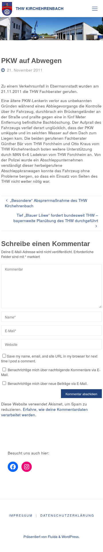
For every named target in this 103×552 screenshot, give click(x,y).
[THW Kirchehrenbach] (7, 8)
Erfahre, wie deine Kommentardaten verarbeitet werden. (44, 412)
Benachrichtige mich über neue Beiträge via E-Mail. (48, 383)
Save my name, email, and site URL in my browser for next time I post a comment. (49, 358)
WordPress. (71, 536)
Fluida (52, 536)
